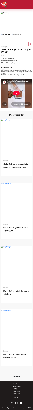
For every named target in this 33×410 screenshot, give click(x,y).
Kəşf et (16, 389)
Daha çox (16, 376)
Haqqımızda (17, 386)
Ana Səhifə (16, 384)
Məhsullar (16, 391)
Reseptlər (16, 394)
